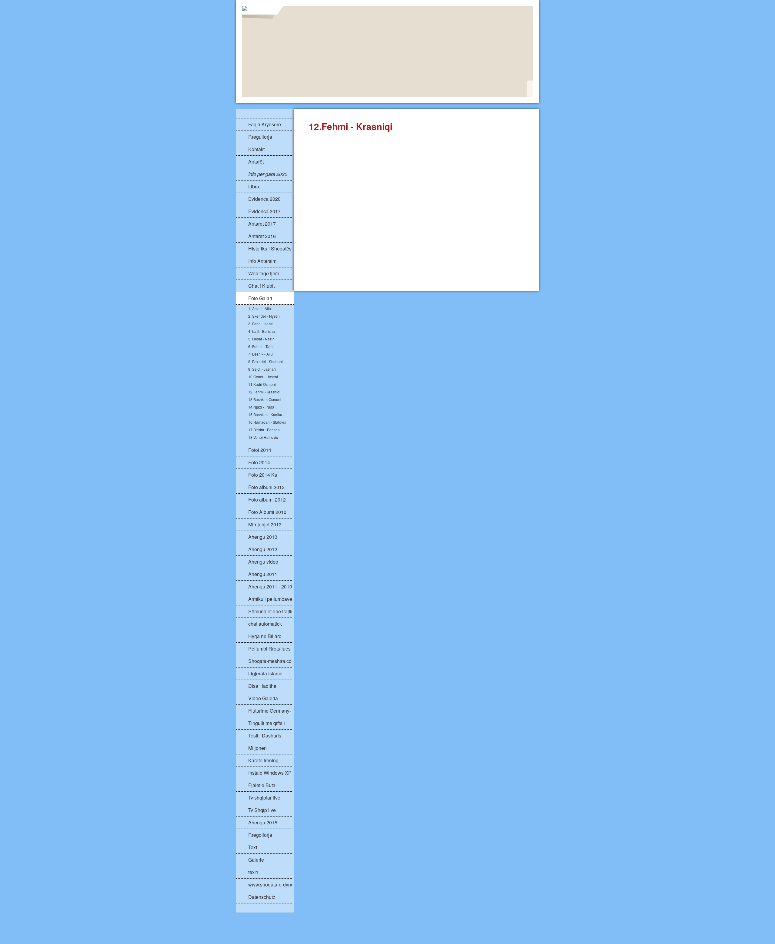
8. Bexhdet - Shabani (265, 361)
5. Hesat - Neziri (261, 338)
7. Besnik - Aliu (260, 353)
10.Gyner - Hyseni (263, 376)
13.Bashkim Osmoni (264, 399)
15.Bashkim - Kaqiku (265, 414)
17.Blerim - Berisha (264, 429)
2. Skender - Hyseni (264, 316)
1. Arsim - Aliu (259, 308)
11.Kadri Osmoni (262, 384)
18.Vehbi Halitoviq (263, 437)
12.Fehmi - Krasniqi (264, 391)
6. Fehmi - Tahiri (261, 346)
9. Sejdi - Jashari (262, 369)
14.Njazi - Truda (261, 406)
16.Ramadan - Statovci (267, 422)
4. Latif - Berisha (261, 331)
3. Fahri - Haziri (260, 323)
